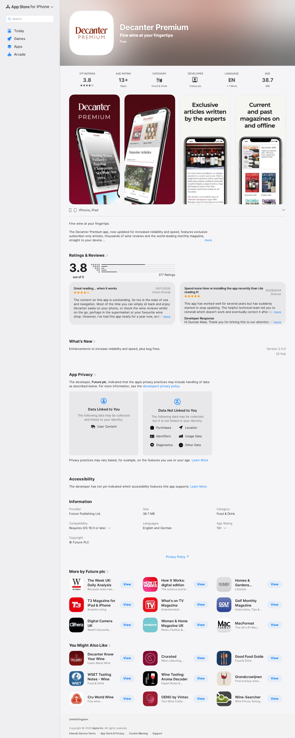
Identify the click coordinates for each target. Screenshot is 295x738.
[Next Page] (290, 149)
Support (157, 733)
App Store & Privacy (112, 733)
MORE (167, 316)
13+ (219, 528)
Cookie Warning (138, 733)
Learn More (200, 460)
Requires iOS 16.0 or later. (87, 528)
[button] (30, 30)
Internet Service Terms (82, 733)
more (208, 240)
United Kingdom (78, 719)
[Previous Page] (64, 149)
